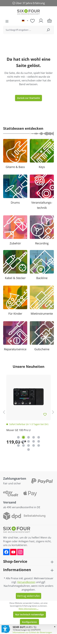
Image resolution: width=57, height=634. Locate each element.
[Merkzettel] (32, 20)
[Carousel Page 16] (28, 449)
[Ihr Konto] (41, 20)
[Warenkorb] (49, 20)
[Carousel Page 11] (18, 445)
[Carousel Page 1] (18, 437)
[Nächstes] (53, 412)
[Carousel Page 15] (38, 445)
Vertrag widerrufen (28, 596)
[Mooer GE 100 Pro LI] (28, 397)
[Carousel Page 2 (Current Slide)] (23, 437)
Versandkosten (26, 582)
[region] (28, 412)
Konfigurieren (29, 622)
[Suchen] (48, 30)
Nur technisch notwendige (29, 614)
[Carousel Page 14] (33, 445)
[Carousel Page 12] (23, 445)
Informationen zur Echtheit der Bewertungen (32, 632)
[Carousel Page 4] (33, 437)
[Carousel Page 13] (28, 445)
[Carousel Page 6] (18, 441)
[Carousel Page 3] (28, 437)
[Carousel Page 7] (23, 441)
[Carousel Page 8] (28, 441)
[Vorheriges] (4, 412)
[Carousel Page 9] (33, 441)
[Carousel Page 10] (38, 441)
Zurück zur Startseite (28, 97)
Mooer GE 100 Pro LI (18, 430)
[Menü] (7, 21)
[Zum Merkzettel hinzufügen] (45, 414)
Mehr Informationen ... (28, 608)
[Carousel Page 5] (38, 437)
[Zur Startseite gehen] (28, 12)
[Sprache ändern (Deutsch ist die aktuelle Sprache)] (25, 21)
